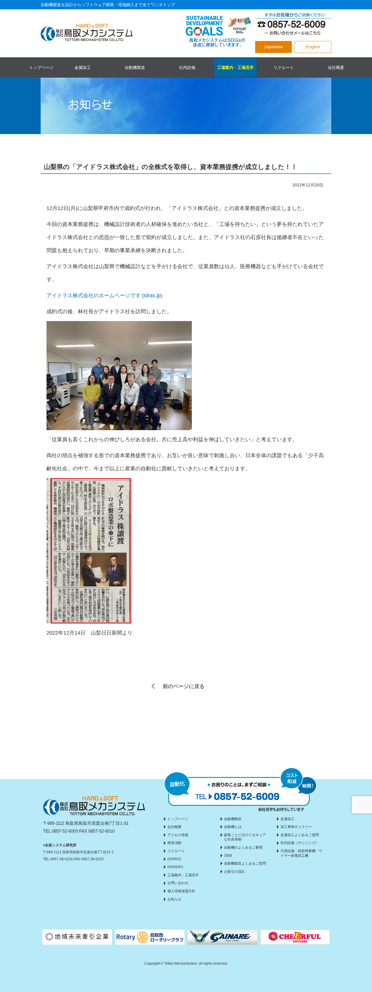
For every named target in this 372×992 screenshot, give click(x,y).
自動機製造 (135, 67)
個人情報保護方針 (181, 891)
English (313, 46)
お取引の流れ (234, 872)
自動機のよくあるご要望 (243, 847)
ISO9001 (174, 859)
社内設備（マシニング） (299, 843)
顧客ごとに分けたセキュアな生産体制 (245, 837)
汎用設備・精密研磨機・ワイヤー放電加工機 (301, 853)
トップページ (41, 67)
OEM (228, 856)
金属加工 (82, 67)
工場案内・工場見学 (235, 67)
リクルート (283, 67)
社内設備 (187, 67)
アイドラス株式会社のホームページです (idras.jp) (104, 295)
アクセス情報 (177, 835)
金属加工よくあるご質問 (299, 835)
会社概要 (336, 67)
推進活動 (174, 843)
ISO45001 (175, 867)
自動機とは (233, 827)
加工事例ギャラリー (296, 827)
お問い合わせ (177, 883)
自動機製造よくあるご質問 (245, 863)
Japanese (273, 46)
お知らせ (174, 899)
